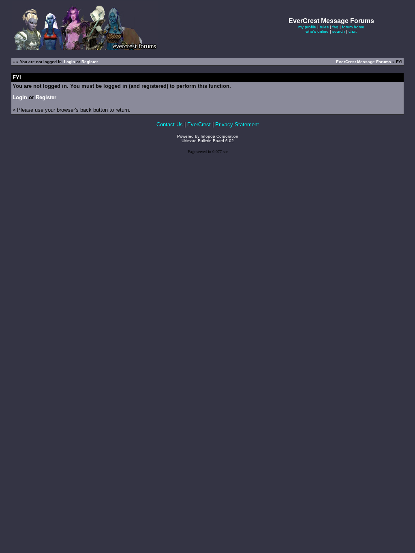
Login (69, 62)
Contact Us (169, 124)
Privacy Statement (237, 124)
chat (353, 31)
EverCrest (199, 124)
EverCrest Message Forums (363, 62)
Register (89, 62)
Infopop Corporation (219, 136)
